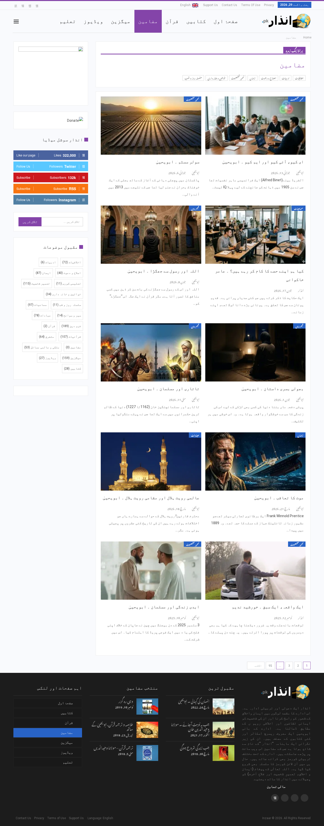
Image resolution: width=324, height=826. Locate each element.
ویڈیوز (93, 21)
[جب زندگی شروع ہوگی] (223, 753)
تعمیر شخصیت (237, 78)
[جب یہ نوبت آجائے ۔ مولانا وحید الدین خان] (223, 730)
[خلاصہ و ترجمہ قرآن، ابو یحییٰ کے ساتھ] (147, 730)
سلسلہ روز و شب (193, 78)
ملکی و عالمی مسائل (41, 347)
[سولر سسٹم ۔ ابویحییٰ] (151, 125)
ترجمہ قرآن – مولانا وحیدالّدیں (113, 747)
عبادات (195, 435)
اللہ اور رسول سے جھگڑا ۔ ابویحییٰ (163, 270)
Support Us (210, 5)
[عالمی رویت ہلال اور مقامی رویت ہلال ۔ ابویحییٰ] (151, 461)
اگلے (258, 666)
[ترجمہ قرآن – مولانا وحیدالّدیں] (147, 753)
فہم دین (195, 208)
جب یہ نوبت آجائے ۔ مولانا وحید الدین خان (190, 726)
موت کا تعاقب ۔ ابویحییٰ (279, 497)
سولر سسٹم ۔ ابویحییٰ (177, 161)
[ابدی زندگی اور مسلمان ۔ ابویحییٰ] (151, 570)
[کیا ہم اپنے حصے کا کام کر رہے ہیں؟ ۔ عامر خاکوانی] (255, 235)
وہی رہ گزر (125, 700)
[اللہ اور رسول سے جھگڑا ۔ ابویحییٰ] (151, 235)
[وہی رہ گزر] (147, 706)
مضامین (148, 21)
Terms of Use (250, 5)
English (185, 5)
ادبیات (285, 78)
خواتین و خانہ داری (217, 78)
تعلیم (67, 21)
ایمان (252, 78)
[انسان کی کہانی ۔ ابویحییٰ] (223, 706)
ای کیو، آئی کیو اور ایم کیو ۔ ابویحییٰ (263, 161)
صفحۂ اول (226, 21)
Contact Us (229, 5)
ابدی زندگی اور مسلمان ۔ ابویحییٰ (164, 606)
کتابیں (196, 21)
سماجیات (298, 208)
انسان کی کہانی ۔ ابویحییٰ (193, 700)
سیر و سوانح (69, 315)
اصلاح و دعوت (268, 78)
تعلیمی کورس (68, 283)
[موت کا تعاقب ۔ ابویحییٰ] (255, 461)
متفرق (46, 336)
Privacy (269, 5)
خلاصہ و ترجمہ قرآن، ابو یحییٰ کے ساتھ (112, 726)
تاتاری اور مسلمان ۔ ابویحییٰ (168, 388)
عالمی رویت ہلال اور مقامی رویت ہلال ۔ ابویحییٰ (151, 497)
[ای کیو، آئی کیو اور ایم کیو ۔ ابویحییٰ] (255, 125)
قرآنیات (70, 336)
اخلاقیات (299, 78)
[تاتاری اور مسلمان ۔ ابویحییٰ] (151, 352)
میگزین (121, 21)
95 (270, 666)
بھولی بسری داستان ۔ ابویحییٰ (272, 388)
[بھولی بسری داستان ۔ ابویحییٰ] (255, 352)
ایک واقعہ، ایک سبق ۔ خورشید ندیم (268, 606)
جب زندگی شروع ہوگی (194, 747)
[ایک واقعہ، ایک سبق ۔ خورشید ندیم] (255, 570)
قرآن (172, 21)
